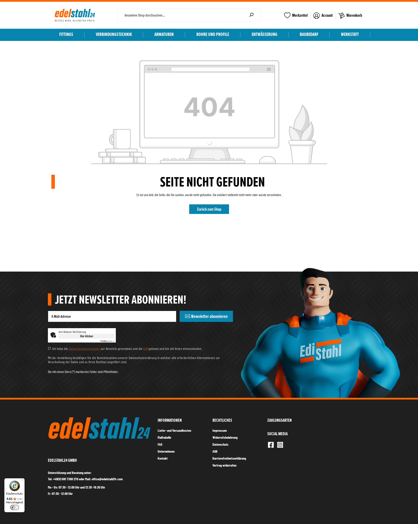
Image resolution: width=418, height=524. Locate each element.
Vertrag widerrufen (224, 465)
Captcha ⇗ (107, 341)
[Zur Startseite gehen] (75, 15)
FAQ (160, 444)
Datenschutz (220, 444)
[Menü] (22, 481)
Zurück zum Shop (209, 209)
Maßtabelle (164, 437)
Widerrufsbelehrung (225, 437)
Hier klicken (86, 336)
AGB (145, 348)
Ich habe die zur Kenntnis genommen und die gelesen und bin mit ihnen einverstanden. (128, 348)
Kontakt (163, 458)
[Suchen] (251, 15)
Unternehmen (166, 451)
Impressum (219, 430)
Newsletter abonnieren (209, 316)
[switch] (14, 507)
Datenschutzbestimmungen (84, 348)
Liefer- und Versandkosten (174, 430)
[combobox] (179, 15)
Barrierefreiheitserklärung (229, 458)
